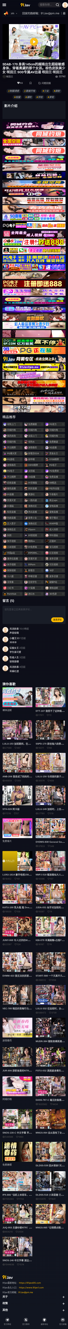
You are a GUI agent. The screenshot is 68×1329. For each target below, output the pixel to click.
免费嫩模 (7, 1164)
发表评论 (57, 619)
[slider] (19, 56)
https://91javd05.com (30, 1282)
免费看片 (7, 841)
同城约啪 (7, 1099)
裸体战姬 (7, 710)
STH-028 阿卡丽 (10, 809)
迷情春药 (7, 1040)
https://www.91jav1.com (31, 1287)
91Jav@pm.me (25, 1292)
